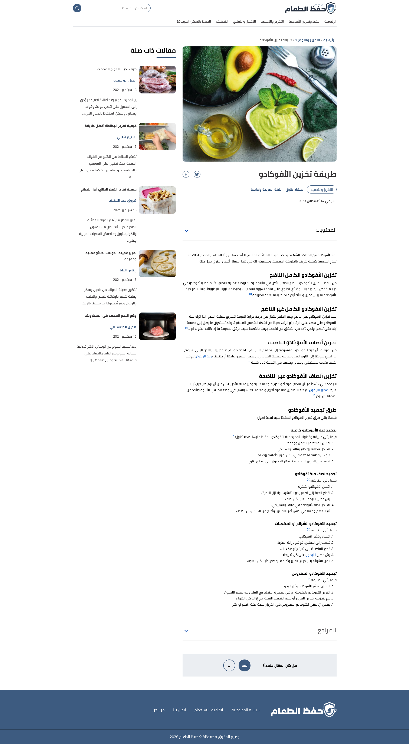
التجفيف (222, 21)
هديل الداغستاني (123, 327)
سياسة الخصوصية (246, 709)
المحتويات (326, 230)
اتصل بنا (179, 709)
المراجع (327, 630)
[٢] (249, 361)
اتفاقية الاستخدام (208, 709)
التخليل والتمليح (244, 21)
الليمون (310, 554)
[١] (250, 293)
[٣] (233, 435)
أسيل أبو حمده (125, 80)
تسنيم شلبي (127, 137)
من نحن (159, 709)
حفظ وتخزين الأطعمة (304, 21)
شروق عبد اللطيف (123, 200)
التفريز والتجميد (272, 21)
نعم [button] (245, 665)
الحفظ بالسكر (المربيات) (194, 21)
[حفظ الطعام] (310, 8)
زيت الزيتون (204, 356)
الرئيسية (330, 21)
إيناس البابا (128, 270)
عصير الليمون (318, 390)
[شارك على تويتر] (197, 174)
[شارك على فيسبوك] (186, 174)
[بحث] (77, 8)
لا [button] (229, 665)
